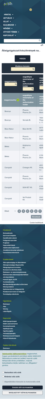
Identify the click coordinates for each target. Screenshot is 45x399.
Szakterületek (8, 259)
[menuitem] (22, 14)
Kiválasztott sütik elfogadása (22, 393)
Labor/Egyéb (7, 311)
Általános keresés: (22, 66)
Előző (7, 211)
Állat (4, 306)
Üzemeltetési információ (11, 252)
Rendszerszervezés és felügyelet (14, 292)
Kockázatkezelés (8, 282)
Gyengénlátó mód (31, 9)
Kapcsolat (7, 318)
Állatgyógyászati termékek (12, 267)
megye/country (10, 100)
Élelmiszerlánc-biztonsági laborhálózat (15, 275)
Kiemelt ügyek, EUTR (10, 279)
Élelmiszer (6, 304)
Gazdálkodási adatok (10, 238)
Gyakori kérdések (9, 345)
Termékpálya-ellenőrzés (11, 294)
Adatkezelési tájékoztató (11, 248)
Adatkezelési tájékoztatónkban (14, 353)
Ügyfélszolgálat (8, 331)
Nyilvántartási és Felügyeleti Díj (13, 289)
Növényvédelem (8, 287)
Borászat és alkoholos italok (12, 270)
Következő (36, 217)
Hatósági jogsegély (9, 333)
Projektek (6, 243)
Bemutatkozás (8, 233)
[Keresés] (39, 40)
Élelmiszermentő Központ (11, 336)
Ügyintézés (7, 301)
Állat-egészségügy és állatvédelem (14, 262)
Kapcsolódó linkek (9, 245)
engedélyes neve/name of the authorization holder (28, 100)
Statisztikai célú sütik (12, 372)
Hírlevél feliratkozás (9, 338)
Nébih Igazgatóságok (10, 321)
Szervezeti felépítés (9, 235)
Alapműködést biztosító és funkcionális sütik (22, 381)
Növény (5, 309)
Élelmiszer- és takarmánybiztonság (14, 272)
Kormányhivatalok (9, 326)
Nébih (12, 3)
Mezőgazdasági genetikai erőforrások (15, 284)
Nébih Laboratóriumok (10, 324)
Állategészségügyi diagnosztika (13, 265)
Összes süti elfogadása (22, 387)
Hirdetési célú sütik (12, 376)
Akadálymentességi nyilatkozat (13, 250)
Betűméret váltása (41, 45)
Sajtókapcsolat (8, 328)
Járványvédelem (8, 277)
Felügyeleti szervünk (10, 240)
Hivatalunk (7, 230)
